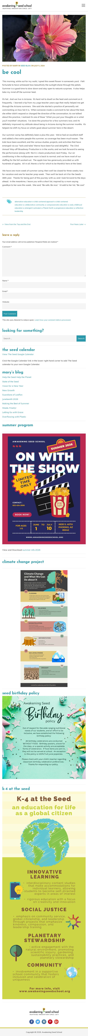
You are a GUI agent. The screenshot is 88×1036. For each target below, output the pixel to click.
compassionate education (57, 205)
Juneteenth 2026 (10, 399)
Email (5, 291)
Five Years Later (76, 224)
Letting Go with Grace (12, 412)
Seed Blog (26, 66)
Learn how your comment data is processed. (53, 320)
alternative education (23, 201)
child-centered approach (44, 201)
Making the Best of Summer (15, 403)
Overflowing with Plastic (14, 416)
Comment (7, 247)
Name (5, 280)
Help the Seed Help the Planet (16, 377)
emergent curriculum (33, 208)
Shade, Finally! (9, 408)
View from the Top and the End (17, 224)
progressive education (65, 208)
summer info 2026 (31, 550)
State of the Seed (10, 381)
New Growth (8, 390)
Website (5, 302)
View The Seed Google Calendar (18, 354)
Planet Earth (48, 208)
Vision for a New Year (12, 386)
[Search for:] (44, 338)
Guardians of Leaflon (12, 394)
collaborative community (35, 205)
